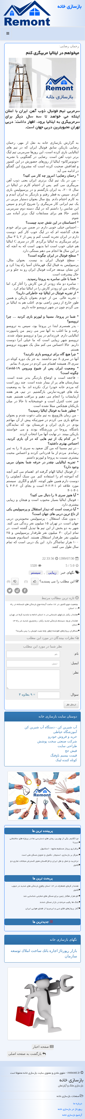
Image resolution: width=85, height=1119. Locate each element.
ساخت (35, 951)
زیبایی (52, 572)
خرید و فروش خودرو (62, 736)
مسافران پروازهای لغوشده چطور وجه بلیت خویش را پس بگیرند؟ (47, 630)
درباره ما (77, 1103)
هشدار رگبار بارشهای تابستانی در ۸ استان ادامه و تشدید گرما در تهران (43, 614)
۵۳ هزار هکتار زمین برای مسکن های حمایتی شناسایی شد (50, 896)
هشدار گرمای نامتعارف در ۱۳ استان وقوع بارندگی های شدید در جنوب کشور (45, 888)
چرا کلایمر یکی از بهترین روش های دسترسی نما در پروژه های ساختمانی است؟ (44, 840)
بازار (73, 951)
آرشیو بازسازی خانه (72, 1114)
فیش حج (71, 750)
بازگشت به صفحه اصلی (25, 1054)
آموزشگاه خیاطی (65, 732)
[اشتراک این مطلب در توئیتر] (9, 590)
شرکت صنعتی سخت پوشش (57, 741)
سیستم (36, 572)
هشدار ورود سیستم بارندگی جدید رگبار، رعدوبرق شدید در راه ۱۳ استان (45, 622)
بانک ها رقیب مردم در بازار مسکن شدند (59, 902)
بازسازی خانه (69, 6)
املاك (25, 951)
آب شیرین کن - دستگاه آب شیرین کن (51, 727)
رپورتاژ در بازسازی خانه (70, 1109)
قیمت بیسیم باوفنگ (63, 755)
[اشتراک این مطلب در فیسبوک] (24, 590)
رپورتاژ (63, 951)
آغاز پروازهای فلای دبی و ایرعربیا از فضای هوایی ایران (52, 908)
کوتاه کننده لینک (66, 760)
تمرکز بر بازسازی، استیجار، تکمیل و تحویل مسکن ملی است (50, 855)
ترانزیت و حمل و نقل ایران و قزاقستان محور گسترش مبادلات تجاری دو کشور (44, 863)
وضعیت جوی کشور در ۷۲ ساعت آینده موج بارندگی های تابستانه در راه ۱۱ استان (44, 606)
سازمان (71, 956)
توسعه (16, 951)
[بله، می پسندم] (34, 581)
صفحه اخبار (41, 1047)
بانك (44, 951)
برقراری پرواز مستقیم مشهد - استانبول (59, 848)
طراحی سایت (67, 746)
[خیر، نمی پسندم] (15, 581)
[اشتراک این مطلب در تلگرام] (17, 590)
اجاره (53, 951)
